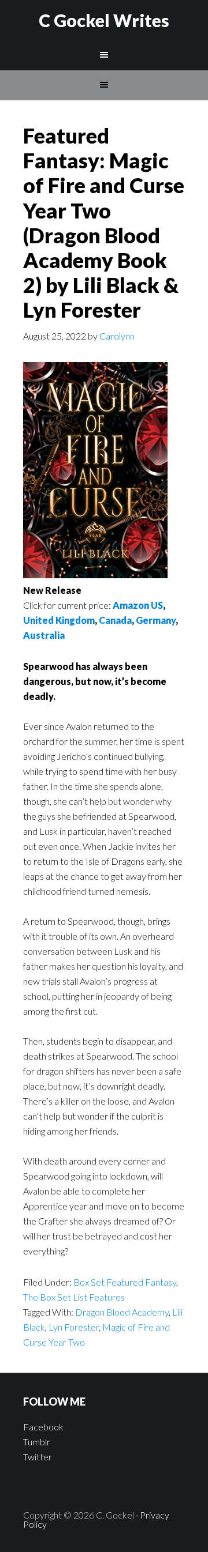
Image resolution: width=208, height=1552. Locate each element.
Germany (156, 620)
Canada (115, 620)
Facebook (43, 1426)
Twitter (37, 1456)
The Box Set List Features (74, 1296)
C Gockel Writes (104, 20)
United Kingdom (59, 620)
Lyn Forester (74, 1326)
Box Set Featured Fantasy (124, 1281)
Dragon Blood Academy (122, 1311)
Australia (44, 635)
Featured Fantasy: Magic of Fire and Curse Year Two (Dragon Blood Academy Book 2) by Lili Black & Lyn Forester (103, 222)
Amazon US (138, 605)
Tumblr (36, 1441)
